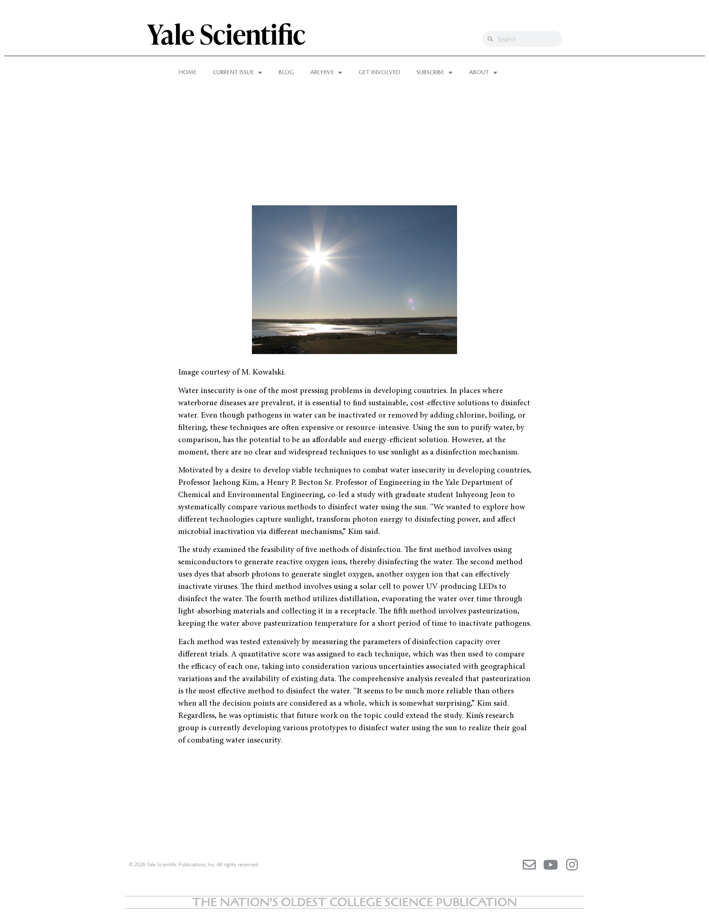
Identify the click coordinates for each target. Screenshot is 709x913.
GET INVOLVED (379, 72)
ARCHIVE (322, 72)
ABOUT (479, 72)
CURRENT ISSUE (233, 72)
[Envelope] (529, 864)
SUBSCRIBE (430, 72)
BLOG (286, 72)
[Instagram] (572, 864)
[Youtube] (550, 864)
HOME (188, 72)
